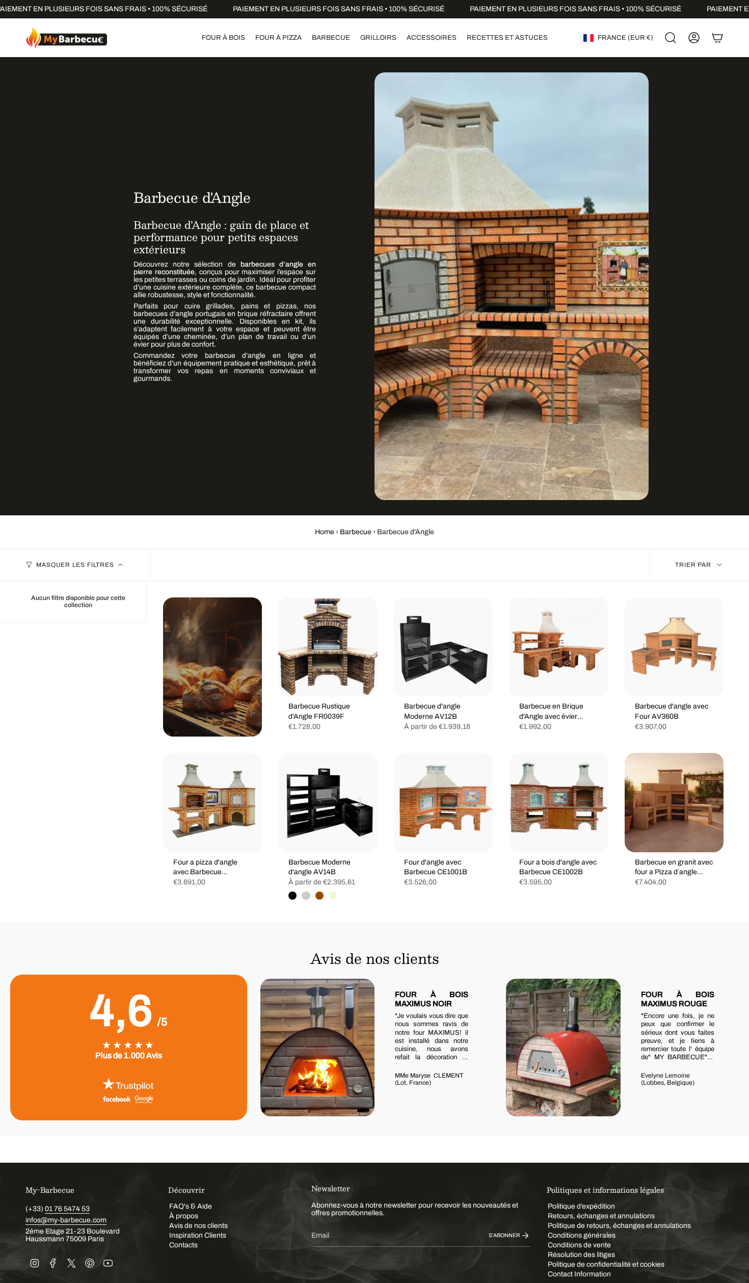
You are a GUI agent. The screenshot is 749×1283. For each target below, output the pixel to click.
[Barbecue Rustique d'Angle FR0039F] (327, 646)
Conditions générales (582, 1235)
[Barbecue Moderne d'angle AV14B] (327, 802)
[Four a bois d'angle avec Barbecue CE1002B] (558, 802)
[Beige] (333, 896)
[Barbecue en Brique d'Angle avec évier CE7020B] (558, 646)
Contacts (183, 1245)
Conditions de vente (579, 1245)
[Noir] (292, 896)
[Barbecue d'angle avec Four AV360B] (674, 646)
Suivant (723, 1047)
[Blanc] (306, 896)
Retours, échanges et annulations (601, 1216)
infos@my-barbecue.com (65, 1220)
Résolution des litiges (581, 1255)
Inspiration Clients (197, 1235)
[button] (223, 37)
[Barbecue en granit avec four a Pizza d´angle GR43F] (674, 802)
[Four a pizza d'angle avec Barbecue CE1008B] (212, 802)
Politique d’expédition (581, 1206)
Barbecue (355, 532)
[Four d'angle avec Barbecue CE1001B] (443, 802)
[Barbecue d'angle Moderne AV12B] (443, 646)
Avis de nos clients (198, 1225)
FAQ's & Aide (190, 1206)
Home (324, 532)
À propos (183, 1216)
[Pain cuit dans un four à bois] (212, 667)
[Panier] (717, 37)
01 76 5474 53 (67, 1209)
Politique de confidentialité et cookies (606, 1264)
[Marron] (319, 896)
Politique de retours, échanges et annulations (619, 1225)
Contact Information (579, 1274)
